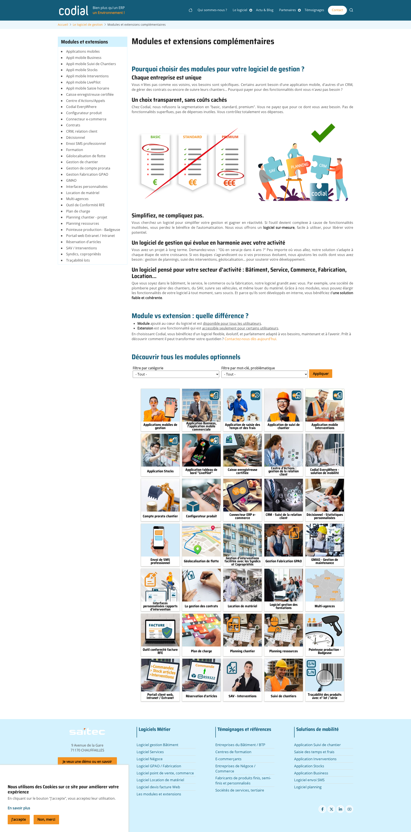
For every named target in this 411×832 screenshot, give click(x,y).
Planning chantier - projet (86, 217)
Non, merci (46, 819)
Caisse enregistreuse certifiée (242, 471)
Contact (337, 10)
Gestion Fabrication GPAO (283, 561)
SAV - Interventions (242, 696)
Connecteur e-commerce (86, 119)
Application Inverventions (315, 758)
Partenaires (287, 10)
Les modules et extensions (159, 794)
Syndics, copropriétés (83, 254)
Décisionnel (75, 137)
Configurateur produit (201, 516)
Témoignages (314, 10)
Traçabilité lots (78, 260)
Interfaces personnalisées (87, 186)
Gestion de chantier (82, 162)
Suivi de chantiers (283, 696)
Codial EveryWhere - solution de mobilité (324, 471)
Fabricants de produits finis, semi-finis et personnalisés (243, 780)
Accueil (192, 10)
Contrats (73, 125)
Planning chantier (242, 651)
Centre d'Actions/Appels (85, 100)
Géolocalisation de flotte (201, 561)
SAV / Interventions (81, 248)
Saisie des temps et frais (314, 751)
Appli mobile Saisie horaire (87, 88)
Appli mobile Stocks (82, 69)
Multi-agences (325, 606)
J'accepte (19, 819)
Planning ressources (283, 651)
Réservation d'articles (201, 696)
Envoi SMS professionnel (86, 143)
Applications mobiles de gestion (160, 426)
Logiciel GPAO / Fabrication (159, 765)
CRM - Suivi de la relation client (284, 516)
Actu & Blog (264, 10)
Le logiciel (240, 10)
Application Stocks (160, 471)
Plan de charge (201, 651)
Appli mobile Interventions (87, 76)
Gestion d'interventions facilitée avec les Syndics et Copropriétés (243, 561)
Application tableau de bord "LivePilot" (201, 471)
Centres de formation (233, 751)
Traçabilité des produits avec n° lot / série (324, 696)
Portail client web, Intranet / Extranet (160, 696)
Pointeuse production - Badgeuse (325, 651)
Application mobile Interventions (324, 426)
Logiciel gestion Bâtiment (157, 744)
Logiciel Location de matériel (160, 779)
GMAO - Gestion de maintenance (324, 561)
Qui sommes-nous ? (212, 10)
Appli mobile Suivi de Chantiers (91, 63)
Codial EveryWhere (81, 106)
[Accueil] (73, 9)
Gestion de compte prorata (88, 168)
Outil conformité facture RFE (160, 651)
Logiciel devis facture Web (158, 786)
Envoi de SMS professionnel (160, 561)
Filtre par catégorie (148, 368)
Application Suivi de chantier (317, 744)
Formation (74, 149)
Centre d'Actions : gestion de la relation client (283, 471)
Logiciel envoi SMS (309, 779)
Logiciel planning (308, 786)
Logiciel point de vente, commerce (165, 773)
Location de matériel (242, 606)
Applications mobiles (83, 51)
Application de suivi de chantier (284, 426)
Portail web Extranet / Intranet (90, 235)
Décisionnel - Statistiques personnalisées (325, 516)
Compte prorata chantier (160, 516)
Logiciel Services (150, 751)
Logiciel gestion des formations (284, 606)
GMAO (71, 180)
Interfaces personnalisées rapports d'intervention (160, 606)
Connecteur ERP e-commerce (242, 516)
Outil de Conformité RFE (85, 205)
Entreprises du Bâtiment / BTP (240, 744)
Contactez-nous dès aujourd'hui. (251, 339)
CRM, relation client (81, 131)
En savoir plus (19, 808)
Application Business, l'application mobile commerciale (201, 426)
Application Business (311, 773)
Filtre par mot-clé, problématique (248, 368)
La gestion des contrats (201, 606)
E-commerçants (228, 758)
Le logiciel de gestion (88, 25)
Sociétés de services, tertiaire (239, 790)
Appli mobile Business (83, 57)
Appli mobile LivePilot (83, 82)
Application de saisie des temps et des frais (242, 426)
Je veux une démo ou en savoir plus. (87, 764)
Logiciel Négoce (150, 758)
